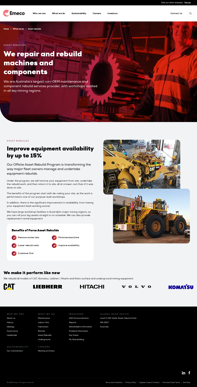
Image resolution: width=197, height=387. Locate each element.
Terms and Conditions (113, 383)
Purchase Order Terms (171, 383)
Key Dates (73, 335)
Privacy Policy (130, 383)
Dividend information (78, 331)
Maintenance (44, 318)
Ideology (10, 327)
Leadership (12, 335)
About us (11, 318)
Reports (72, 322)
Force (188, 2)
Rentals (41, 331)
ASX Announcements (79, 318)
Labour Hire (43, 322)
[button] (39, 13)
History (10, 322)
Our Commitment (15, 351)
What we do (18, 29)
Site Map (186, 383)
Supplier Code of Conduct (149, 383)
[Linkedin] (183, 373)
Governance (12, 331)
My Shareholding (76, 339)
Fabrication (43, 327)
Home (6, 29)
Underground (44, 339)
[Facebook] (189, 373)
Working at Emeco (46, 351)
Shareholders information (80, 327)
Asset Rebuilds (44, 335)
